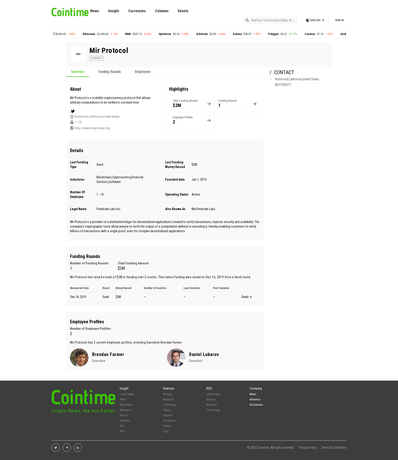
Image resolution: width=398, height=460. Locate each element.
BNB (153, 33)
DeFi (122, 431)
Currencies (137, 11)
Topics (167, 410)
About (253, 394)
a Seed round (241, 277)
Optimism (190, 33)
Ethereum (114, 33)
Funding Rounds (109, 72)
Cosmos (335, 33)
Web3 (123, 399)
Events (183, 11)
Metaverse (126, 410)
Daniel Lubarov (204, 354)
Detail (245, 297)
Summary (78, 72)
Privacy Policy (307, 447)
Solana (262, 33)
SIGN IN (339, 20)
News (94, 11)
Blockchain (126, 404)
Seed (100, 164)
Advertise (255, 399)
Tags (166, 431)
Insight (113, 11)
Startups (167, 394)
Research (168, 399)
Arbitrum (227, 33)
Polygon (298, 33)
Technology (169, 404)
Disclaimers (256, 404)
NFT (122, 426)
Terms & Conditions (333, 447)
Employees (143, 72)
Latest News (127, 394)
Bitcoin (72, 33)
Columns (162, 11)
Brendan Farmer (171, 342)
